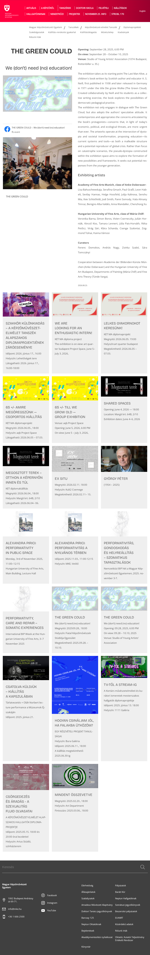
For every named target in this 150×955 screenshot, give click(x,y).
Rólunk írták (35, 37)
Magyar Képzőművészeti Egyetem (45, 27)
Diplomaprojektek (132, 27)
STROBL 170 (117, 14)
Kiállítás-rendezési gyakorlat (62, 32)
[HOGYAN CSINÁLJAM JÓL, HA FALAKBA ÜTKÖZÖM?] (75, 708)
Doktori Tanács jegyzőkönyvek (96, 911)
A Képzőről (47, 8)
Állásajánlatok (88, 892)
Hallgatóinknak (35, 14)
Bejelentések (87, 930)
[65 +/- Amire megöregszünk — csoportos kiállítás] (26, 409)
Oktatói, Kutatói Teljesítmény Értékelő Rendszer (129, 939)
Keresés (142, 870)
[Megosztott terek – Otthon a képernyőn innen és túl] (26, 477)
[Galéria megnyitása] (37, 163)
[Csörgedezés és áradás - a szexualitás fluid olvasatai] (26, 808)
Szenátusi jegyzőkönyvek (127, 904)
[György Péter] (124, 477)
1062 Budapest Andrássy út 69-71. (20, 900)
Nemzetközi (57, 14)
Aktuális (31, 8)
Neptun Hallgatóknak (125, 898)
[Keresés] (142, 867)
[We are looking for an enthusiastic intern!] (75, 333)
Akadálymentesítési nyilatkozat (96, 937)
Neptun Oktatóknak (91, 924)
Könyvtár (86, 946)
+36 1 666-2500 (16, 916)
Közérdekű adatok (124, 924)
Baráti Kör (120, 892)
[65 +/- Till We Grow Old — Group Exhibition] (75, 409)
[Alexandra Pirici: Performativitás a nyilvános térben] (75, 547)
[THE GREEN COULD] (75, 619)
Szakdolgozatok (36, 32)
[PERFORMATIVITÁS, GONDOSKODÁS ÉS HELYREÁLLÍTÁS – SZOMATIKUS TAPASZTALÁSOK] (124, 547)
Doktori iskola (84, 8)
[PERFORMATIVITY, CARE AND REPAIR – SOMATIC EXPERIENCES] (26, 619)
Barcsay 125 (87, 917)
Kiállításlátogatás (88, 32)
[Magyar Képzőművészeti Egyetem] (11, 11)
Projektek (74, 14)
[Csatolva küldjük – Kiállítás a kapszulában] (26, 708)
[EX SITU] (75, 477)
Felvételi (104, 8)
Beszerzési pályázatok (126, 911)
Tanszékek (65, 8)
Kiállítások (120, 8)
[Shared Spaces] (124, 409)
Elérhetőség (87, 885)
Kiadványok (123, 32)
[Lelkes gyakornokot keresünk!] (124, 333)
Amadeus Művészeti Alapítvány (97, 904)
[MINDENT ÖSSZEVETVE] (75, 808)
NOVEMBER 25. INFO (95, 14)
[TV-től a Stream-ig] (124, 708)
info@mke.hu (15, 909)
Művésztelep (107, 32)
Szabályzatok (87, 898)
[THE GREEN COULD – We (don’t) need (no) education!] (37, 130)
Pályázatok (120, 885)
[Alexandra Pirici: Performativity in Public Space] (26, 547)
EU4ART (119, 917)
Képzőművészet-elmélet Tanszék (101, 27)
